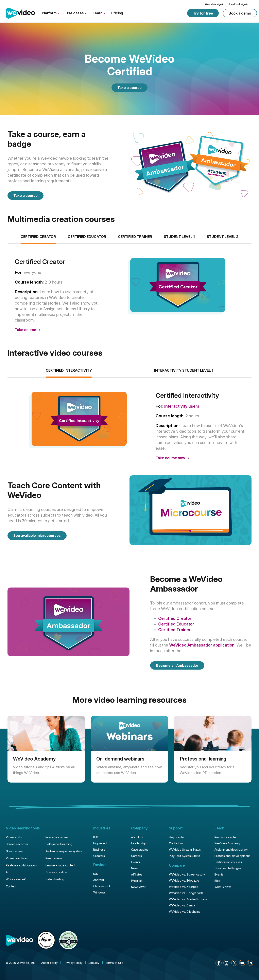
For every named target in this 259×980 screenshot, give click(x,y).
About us (137, 837)
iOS (95, 874)
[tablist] (129, 296)
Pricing (117, 13)
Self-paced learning (59, 844)
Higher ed (100, 843)
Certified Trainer (174, 629)
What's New (222, 887)
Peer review (54, 858)
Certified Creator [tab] (38, 236)
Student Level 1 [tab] (179, 236)
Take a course (129, 87)
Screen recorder (17, 844)
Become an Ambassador (177, 665)
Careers (136, 856)
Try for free (203, 13)
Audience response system (64, 851)
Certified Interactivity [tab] (69, 370)
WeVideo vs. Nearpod (183, 886)
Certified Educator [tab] (87, 236)
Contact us (176, 843)
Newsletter (138, 887)
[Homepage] (20, 13)
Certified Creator (174, 618)
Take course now (171, 458)
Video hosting (55, 879)
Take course (26, 330)
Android (98, 880)
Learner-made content (60, 865)
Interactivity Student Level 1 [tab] (183, 370)
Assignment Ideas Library (231, 849)
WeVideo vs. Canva (182, 905)
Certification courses (228, 862)
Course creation (56, 872)
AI (7, 872)
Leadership (138, 843)
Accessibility (49, 962)
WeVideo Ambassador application (202, 645)
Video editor (14, 837)
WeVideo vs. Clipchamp (185, 911)
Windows (99, 892)
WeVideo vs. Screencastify (187, 874)
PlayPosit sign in (238, 4)
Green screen (15, 851)
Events (135, 862)
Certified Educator (176, 624)
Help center (177, 837)
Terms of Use (114, 962)
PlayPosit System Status (185, 856)
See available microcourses (37, 535)
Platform (49, 13)
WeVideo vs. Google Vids (186, 893)
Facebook (218, 963)
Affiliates (136, 874)
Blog (217, 880)
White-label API (16, 879)
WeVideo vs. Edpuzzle (184, 880)
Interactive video (57, 837)
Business (99, 849)
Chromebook (102, 886)
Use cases (75, 13)
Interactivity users (181, 406)
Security (93, 962)
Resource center (225, 837)
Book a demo (240, 13)
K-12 (96, 837)
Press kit (136, 880)
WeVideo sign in (214, 4)
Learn (98, 13)
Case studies (139, 849)
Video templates (17, 858)
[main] (129, 407)
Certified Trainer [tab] (135, 236)
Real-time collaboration (21, 865)
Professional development (232, 856)
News (135, 868)
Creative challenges (227, 868)
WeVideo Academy (227, 843)
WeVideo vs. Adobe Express (188, 899)
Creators (99, 856)
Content (11, 886)
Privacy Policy (73, 962)
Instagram (226, 963)
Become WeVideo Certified (129, 65)
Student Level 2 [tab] (222, 236)
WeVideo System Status (185, 849)
